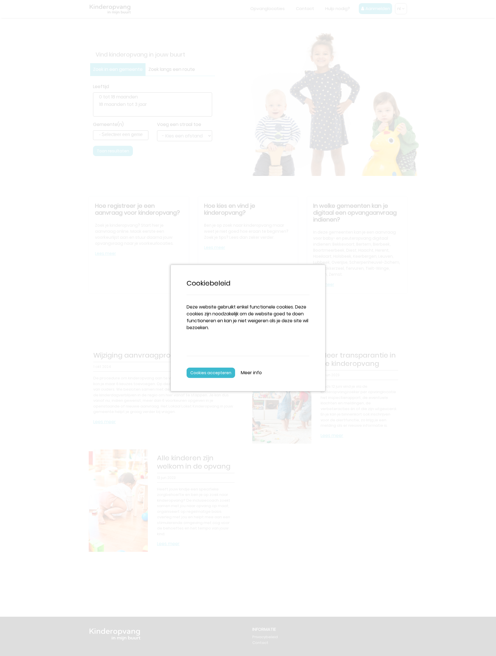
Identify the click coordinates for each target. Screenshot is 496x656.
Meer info (251, 372)
